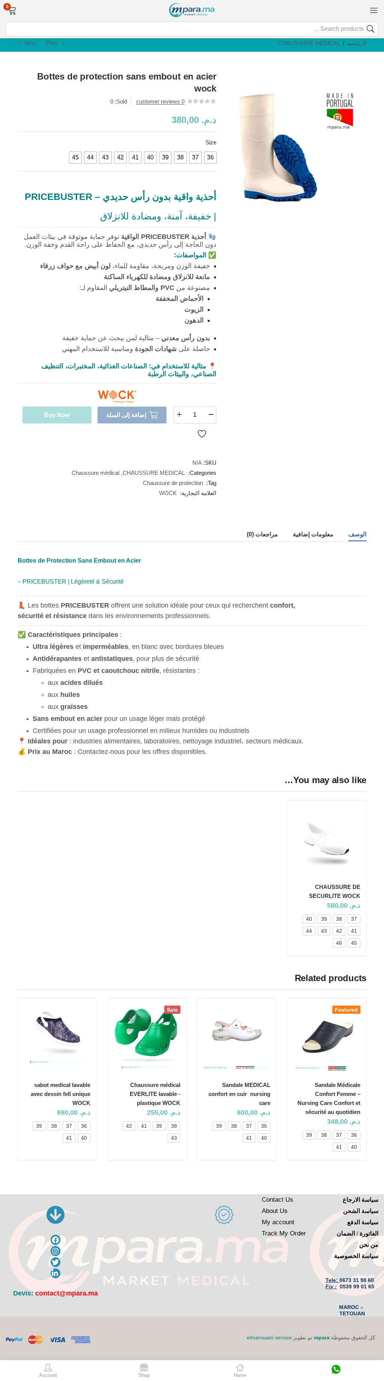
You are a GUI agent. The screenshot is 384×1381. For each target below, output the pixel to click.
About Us (275, 1210)
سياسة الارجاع (360, 1199)
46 (339, 943)
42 (339, 931)
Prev (52, 43)
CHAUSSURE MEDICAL (309, 43)
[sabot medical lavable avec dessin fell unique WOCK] (57, 1039)
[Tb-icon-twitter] (56, 1262)
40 (309, 919)
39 (324, 919)
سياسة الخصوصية (356, 1256)
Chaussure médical (95, 473)
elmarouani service (269, 1337)
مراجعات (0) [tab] (262, 534)
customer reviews (160, 101)
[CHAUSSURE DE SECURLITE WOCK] (327, 841)
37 (354, 919)
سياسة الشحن (360, 1211)
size (211, 142)
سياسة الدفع (362, 1222)
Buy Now (57, 415)
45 (354, 943)
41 (354, 931)
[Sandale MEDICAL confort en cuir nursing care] (237, 1039)
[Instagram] (56, 1251)
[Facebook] (56, 1240)
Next (30, 43)
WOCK (168, 493)
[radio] (210, 157)
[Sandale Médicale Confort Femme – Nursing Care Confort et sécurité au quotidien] (327, 1039)
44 (309, 931)
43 (324, 931)
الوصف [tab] (357, 534)
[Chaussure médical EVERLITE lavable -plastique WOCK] (147, 1039)
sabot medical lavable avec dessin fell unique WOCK (60, 1094)
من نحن (368, 1244)
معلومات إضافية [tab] (313, 534)
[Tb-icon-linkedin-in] (56, 1273)
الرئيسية (356, 43)
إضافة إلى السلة (126, 415)
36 (354, 1135)
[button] (12, 10)
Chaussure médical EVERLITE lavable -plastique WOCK (155, 1094)
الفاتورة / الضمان (357, 1233)
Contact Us (277, 1199)
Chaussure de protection (173, 483)
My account (278, 1222)
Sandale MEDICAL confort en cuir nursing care (239, 1094)
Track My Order (284, 1233)
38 (339, 919)
